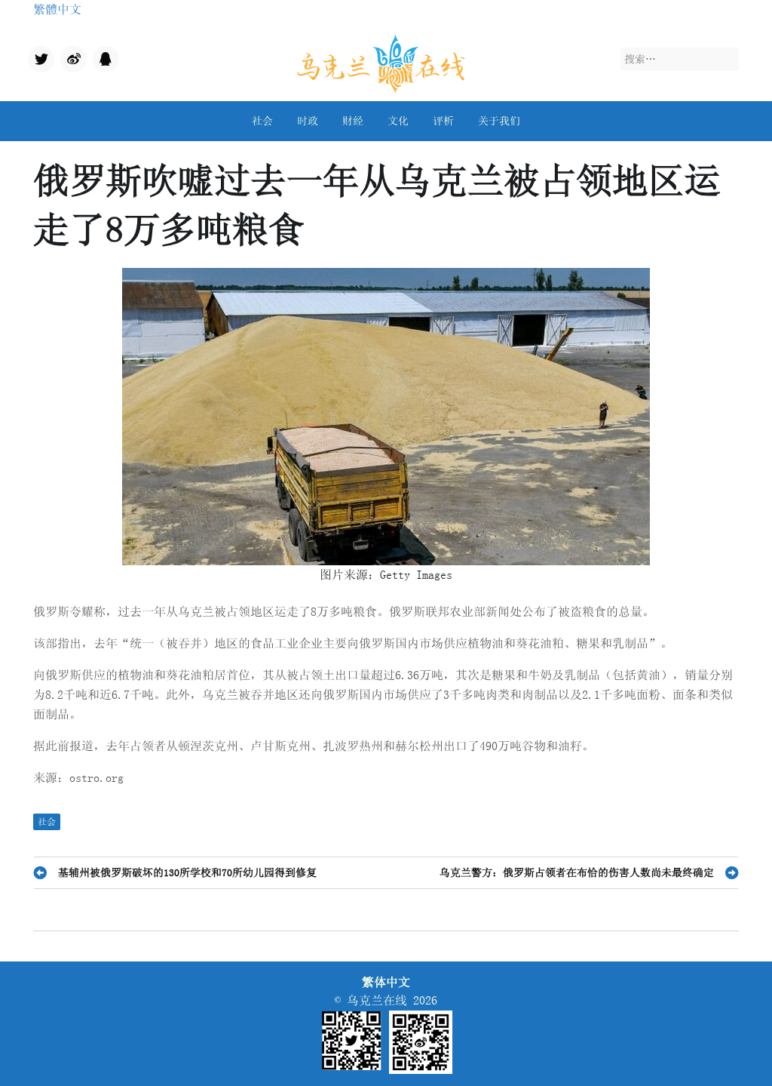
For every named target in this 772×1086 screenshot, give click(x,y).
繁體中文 (57, 9)
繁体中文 (386, 982)
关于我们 (499, 120)
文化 (398, 120)
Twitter (40, 60)
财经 (352, 120)
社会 (262, 120)
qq (99, 55)
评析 (443, 120)
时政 (307, 120)
